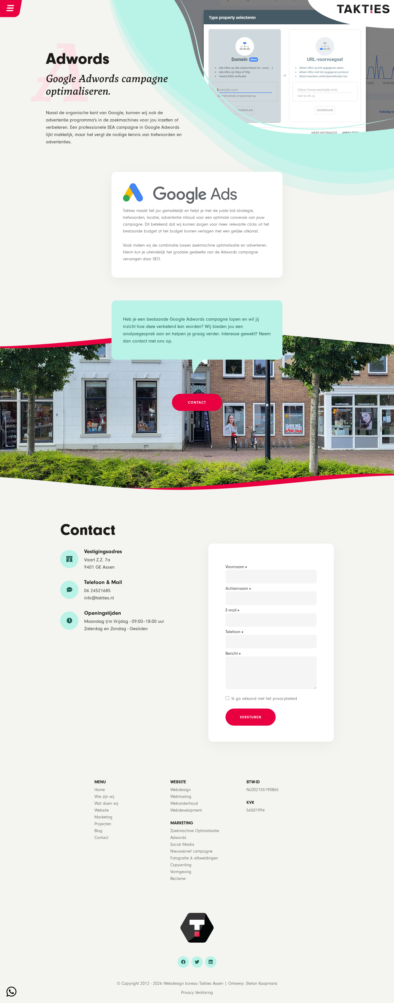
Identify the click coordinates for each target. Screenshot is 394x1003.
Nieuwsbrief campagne (191, 851)
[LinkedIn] (210, 962)
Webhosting (180, 796)
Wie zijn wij (104, 796)
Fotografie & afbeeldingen (194, 858)
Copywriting (181, 865)
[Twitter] (197, 962)
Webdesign (180, 789)
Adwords (178, 837)
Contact (101, 837)
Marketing (103, 817)
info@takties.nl (99, 598)
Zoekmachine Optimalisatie (194, 830)
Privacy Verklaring (197, 992)
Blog (98, 830)
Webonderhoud (184, 803)
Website (101, 810)
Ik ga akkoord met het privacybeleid (264, 698)
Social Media (182, 844)
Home (99, 789)
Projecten (102, 824)
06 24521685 (97, 590)
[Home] (363, 8)
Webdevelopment (186, 810)
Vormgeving (180, 871)
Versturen (251, 717)
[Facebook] (183, 962)
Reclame (178, 878)
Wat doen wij (106, 803)
